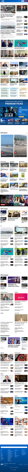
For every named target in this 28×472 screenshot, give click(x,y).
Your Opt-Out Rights (14, 469)
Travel (15, 452)
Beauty (15, 453)
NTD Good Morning (10, 455)
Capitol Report (9, 452)
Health (1, 456)
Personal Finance (17, 455)
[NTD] (2, 464)
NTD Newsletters (24, 453)
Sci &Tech (2, 457)
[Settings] (26, 10)
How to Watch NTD (24, 452)
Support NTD (23, 454)
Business (2, 454)
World (1, 453)
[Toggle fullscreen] (25, 10)
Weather (2, 455)
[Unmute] (26, 8)
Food (15, 451)
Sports (15, 454)
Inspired (16, 456)
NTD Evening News (3, 200)
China (1, 452)
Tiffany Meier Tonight (10, 451)
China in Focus (9, 454)
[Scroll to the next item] (26, 133)
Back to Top (27, 468)
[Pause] (17, 10)
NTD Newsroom (9, 457)
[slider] (22, 9)
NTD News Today (10, 456)
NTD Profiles (23, 451)
